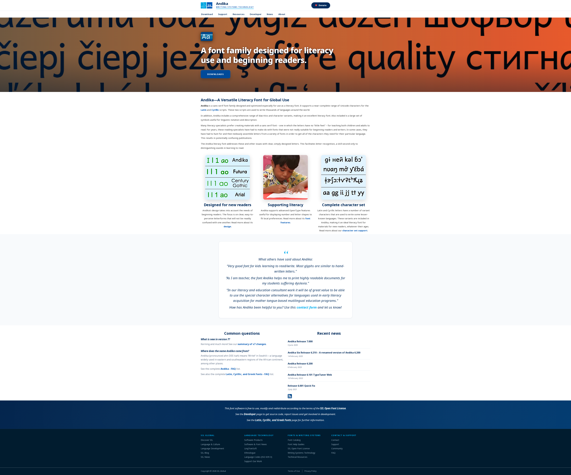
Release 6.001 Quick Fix (301, 385)
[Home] (208, 5)
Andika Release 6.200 (300, 363)
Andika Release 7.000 (300, 341)
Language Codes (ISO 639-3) (258, 457)
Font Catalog (294, 440)
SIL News (205, 457)
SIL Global (221, 471)
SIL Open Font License (333, 408)
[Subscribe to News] (290, 395)
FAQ (333, 452)
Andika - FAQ (228, 368)
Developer (255, 14)
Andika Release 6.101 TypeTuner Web (310, 374)
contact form (307, 307)
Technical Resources (297, 457)
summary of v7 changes (252, 344)
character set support (354, 230)
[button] (320, 5)
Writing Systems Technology (301, 452)
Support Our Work (253, 461)
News (270, 14)
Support (222, 14)
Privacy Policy (311, 471)
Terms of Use (294, 471)
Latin (203, 109)
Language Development (212, 448)
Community (337, 448)
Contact (335, 440)
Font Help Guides (296, 444)
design (227, 226)
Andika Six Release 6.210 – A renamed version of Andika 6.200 (324, 352)
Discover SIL (207, 440)
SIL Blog (205, 452)
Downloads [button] (215, 74)
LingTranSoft (250, 448)
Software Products (253, 440)
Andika (222, 3)
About (281, 14)
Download (207, 14)
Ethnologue (249, 452)
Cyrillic (215, 109)
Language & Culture (210, 444)
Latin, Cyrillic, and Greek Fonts (273, 420)
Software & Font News (255, 444)
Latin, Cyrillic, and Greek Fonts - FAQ (247, 374)
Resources (238, 14)
